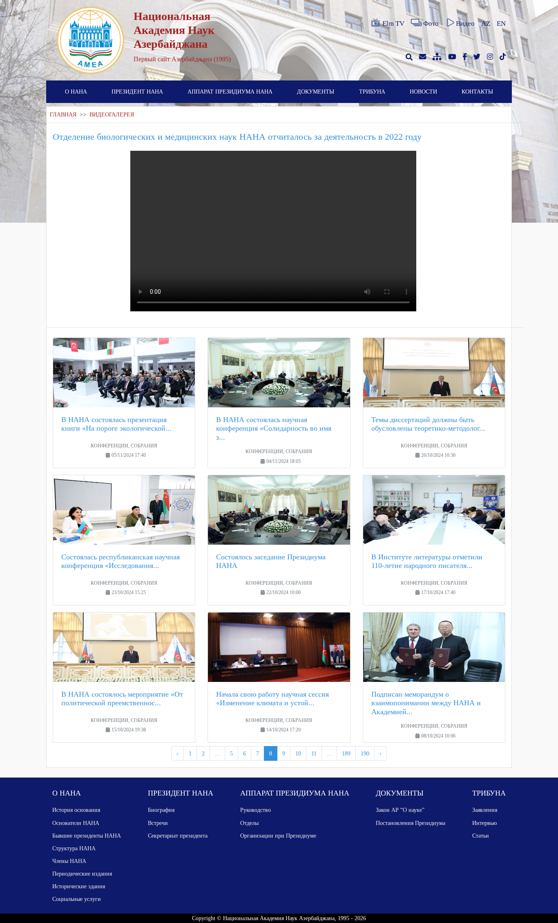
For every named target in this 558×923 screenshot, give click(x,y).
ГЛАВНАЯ (63, 115)
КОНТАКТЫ (477, 91)
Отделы (249, 823)
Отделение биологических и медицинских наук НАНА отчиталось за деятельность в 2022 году (237, 137)
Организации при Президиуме (278, 835)
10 (298, 753)
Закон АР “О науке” (400, 810)
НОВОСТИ (423, 91)
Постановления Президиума (410, 823)
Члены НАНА (69, 861)
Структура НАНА (74, 848)
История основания (76, 810)
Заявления (484, 810)
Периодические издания (82, 873)
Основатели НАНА (75, 823)
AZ (485, 23)
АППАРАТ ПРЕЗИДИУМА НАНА (229, 91)
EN (501, 23)
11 (314, 753)
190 (365, 753)
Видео (465, 23)
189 (346, 753)
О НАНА (76, 91)
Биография (161, 810)
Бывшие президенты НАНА (86, 835)
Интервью (484, 823)
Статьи (480, 835)
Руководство (255, 810)
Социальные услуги (76, 899)
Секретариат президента (178, 835)
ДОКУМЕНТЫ (315, 91)
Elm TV (393, 23)
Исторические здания (78, 886)
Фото (431, 23)
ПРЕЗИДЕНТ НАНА (137, 91)
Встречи (158, 823)
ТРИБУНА (372, 91)
